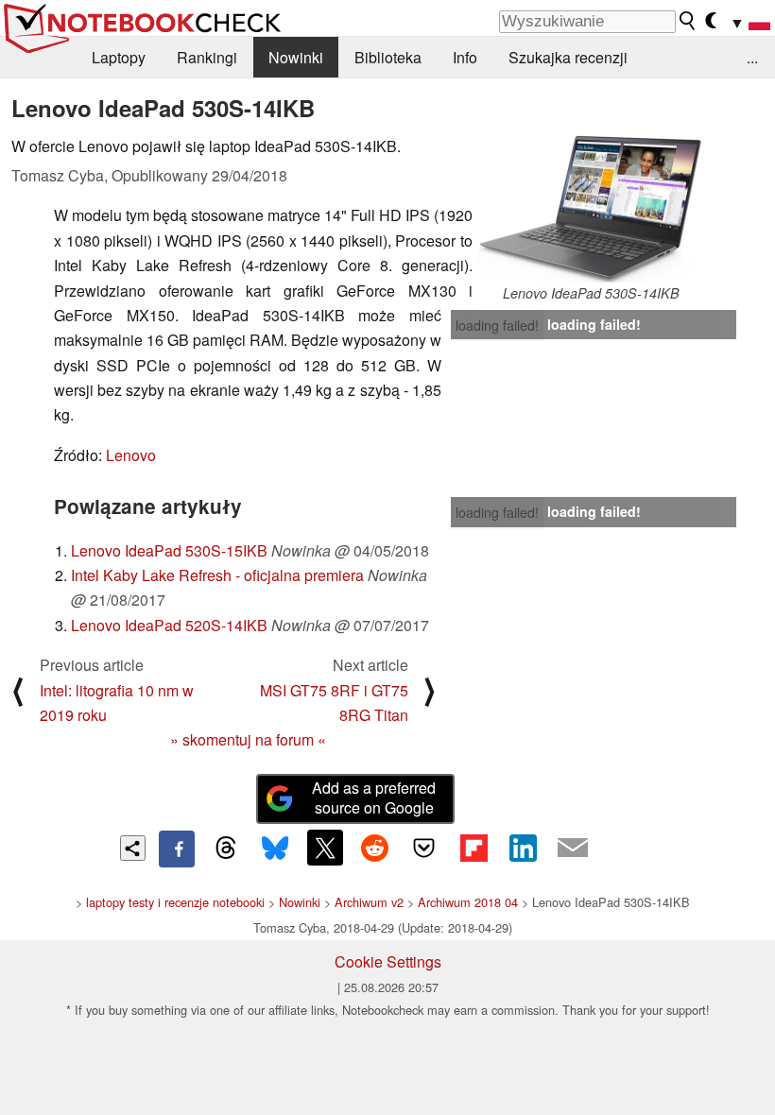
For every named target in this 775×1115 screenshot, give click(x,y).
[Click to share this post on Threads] (226, 848)
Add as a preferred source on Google (374, 797)
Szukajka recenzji (568, 57)
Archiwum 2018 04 (468, 902)
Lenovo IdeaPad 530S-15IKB (169, 550)
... (752, 57)
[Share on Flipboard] (473, 848)
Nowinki (295, 57)
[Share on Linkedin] (523, 848)
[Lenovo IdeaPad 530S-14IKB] (590, 208)
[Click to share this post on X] (325, 848)
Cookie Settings (388, 961)
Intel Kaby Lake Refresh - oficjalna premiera (217, 575)
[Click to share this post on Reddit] (374, 848)
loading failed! (497, 325)
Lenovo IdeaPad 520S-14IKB (169, 625)
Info (465, 57)
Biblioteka (388, 57)
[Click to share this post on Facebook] (177, 848)
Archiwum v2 (369, 902)
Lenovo (131, 455)
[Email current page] (573, 848)
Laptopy (119, 57)
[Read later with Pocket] (424, 848)
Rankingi (207, 57)
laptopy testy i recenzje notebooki (175, 902)
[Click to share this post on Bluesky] (275, 848)
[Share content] (133, 848)
